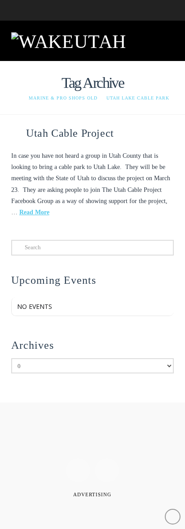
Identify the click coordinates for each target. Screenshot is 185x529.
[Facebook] (78, 470)
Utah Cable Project (70, 133)
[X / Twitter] (107, 470)
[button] (163, 40)
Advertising (92, 494)
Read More (34, 212)
